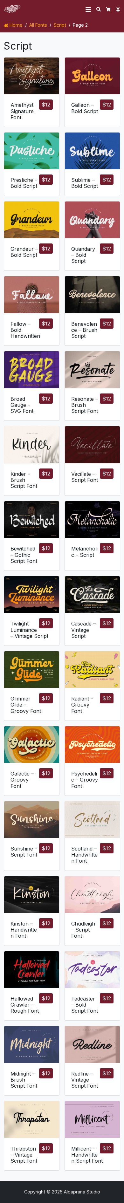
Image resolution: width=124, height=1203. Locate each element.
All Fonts (38, 25)
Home (15, 25)
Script (60, 25)
